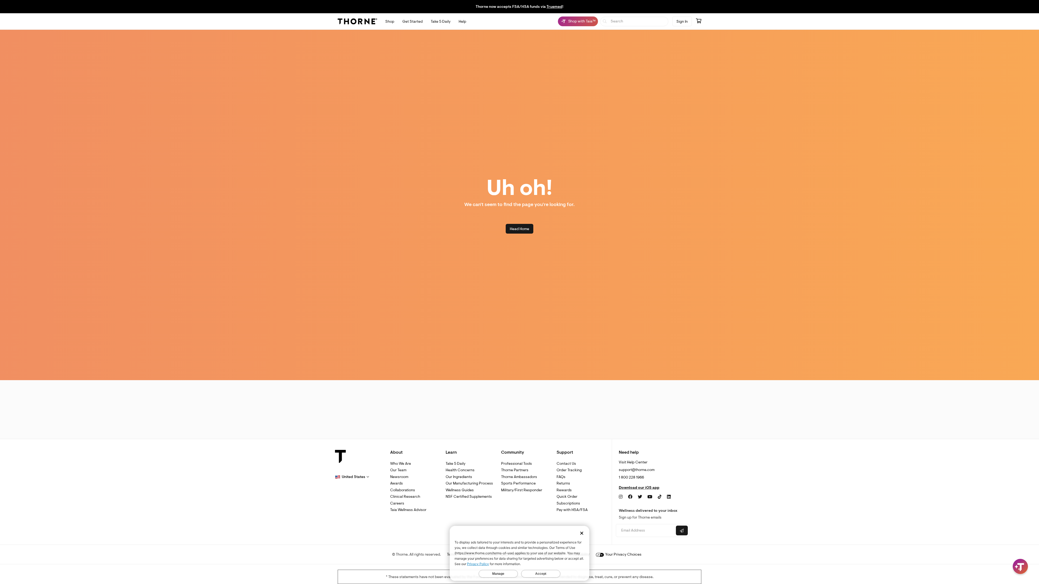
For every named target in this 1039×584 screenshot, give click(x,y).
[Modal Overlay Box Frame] (55, 526)
